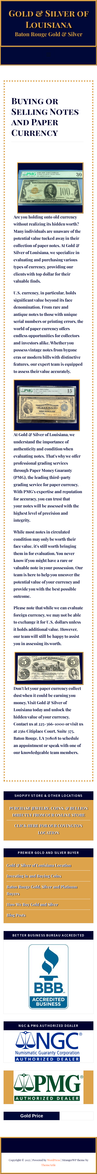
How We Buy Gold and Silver (32, 904)
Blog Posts (16, 914)
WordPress (53, 1160)
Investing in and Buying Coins (34, 875)
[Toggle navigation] (48, 54)
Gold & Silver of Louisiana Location (39, 865)
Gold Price (31, 1115)
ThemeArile (48, 1165)
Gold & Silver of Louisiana (49, 18)
